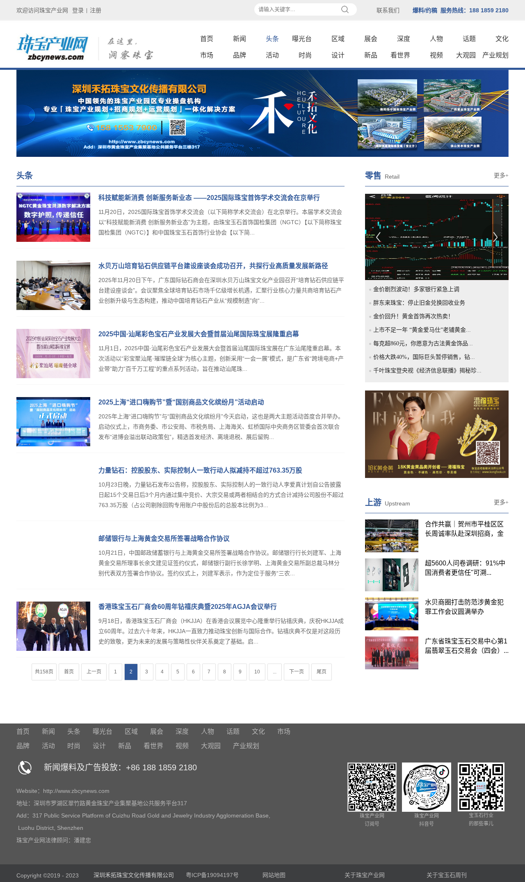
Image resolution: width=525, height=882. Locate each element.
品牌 (239, 55)
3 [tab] (395, 252)
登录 (78, 10)
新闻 (239, 38)
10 (257, 672)
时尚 (305, 55)
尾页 (321, 672)
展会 (370, 38)
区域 (338, 38)
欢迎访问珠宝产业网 (42, 10)
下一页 (296, 672)
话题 (469, 38)
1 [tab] (376, 252)
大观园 (466, 55)
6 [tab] (423, 252)
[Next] (495, 237)
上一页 (94, 672)
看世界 (400, 55)
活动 (272, 55)
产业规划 (495, 55)
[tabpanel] (437, 237)
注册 (95, 10)
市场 (206, 55)
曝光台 (302, 38)
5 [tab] (414, 252)
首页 (206, 38)
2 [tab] (385, 252)
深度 (403, 38)
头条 (272, 38)
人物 (436, 38)
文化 (502, 38)
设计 (338, 55)
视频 (436, 55)
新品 (370, 55)
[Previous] (378, 237)
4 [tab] (404, 252)
